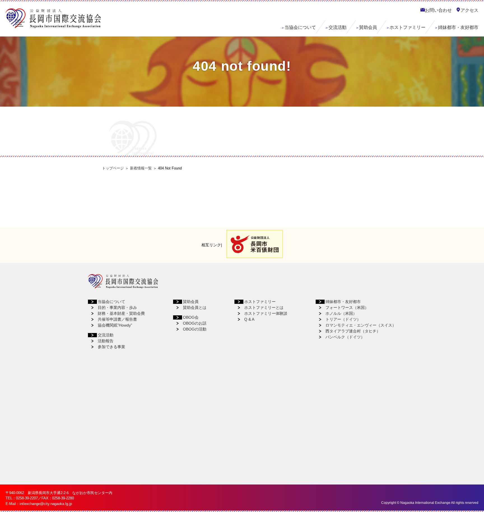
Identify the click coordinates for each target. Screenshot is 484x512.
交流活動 (337, 27)
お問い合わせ (438, 10)
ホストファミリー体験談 (265, 313)
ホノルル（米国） (341, 313)
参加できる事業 (111, 347)
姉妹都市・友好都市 (458, 27)
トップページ (113, 168)
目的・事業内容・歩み (117, 307)
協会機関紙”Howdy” (115, 325)
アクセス (469, 10)
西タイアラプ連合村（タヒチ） (352, 331)
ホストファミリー (407, 27)
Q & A (249, 319)
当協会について (300, 27)
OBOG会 (191, 317)
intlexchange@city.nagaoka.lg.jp (46, 504)
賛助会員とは (194, 307)
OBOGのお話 (194, 323)
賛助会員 (368, 27)
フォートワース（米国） (347, 307)
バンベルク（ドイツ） (345, 337)
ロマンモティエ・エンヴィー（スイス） (360, 325)
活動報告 (105, 341)
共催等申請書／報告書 (117, 319)
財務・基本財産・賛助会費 (121, 313)
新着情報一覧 (141, 168)
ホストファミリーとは (263, 307)
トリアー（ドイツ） (343, 319)
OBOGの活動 (194, 329)
